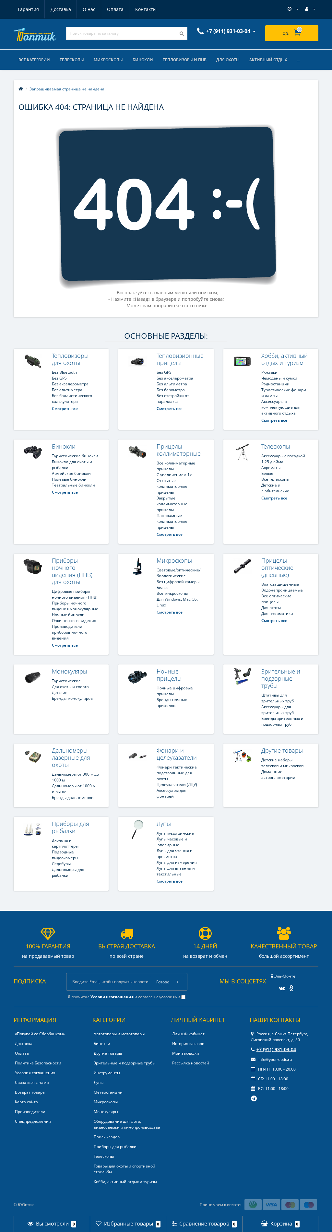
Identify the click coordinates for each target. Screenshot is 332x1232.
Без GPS (59, 378)
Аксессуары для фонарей (171, 793)
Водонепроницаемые (282, 590)
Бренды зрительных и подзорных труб (282, 721)
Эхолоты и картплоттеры (65, 843)
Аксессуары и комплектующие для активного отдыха (281, 407)
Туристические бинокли (75, 456)
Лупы (164, 823)
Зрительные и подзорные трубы (280, 678)
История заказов (188, 1043)
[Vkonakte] (280, 986)
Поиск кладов (107, 1137)
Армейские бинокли (71, 473)
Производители (30, 1111)
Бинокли (143, 60)
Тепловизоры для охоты (70, 359)
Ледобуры (61, 863)
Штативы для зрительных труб (277, 698)
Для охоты (228, 60)
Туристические (66, 681)
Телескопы (72, 60)
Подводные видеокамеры (65, 855)
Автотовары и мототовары (119, 1034)
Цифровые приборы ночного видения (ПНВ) (75, 594)
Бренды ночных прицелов (172, 702)
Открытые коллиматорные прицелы (172, 486)
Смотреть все (65, 408)
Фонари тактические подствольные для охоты (177, 772)
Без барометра (171, 390)
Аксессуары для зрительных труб (277, 709)
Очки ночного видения (74, 620)
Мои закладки (185, 1053)
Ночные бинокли (68, 614)
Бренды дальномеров (72, 797)
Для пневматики (277, 613)
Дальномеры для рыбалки (68, 872)
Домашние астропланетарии (278, 774)
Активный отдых (268, 60)
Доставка (61, 9)
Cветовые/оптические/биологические (178, 573)
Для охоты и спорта (70, 686)
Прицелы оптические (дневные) (277, 567)
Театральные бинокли (73, 485)
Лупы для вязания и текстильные (176, 871)
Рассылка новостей (190, 1063)
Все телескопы (275, 479)
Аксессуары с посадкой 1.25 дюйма (283, 458)
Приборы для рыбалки (70, 827)
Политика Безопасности (38, 1063)
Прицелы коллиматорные (179, 450)
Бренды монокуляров (72, 698)
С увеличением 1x (174, 474)
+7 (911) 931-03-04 (276, 1049)
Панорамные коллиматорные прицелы (172, 521)
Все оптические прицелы (276, 598)
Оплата (115, 9)
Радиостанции (275, 384)
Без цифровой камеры (178, 581)
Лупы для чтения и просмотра (175, 853)
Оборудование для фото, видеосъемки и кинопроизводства (127, 1124)
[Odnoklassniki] (289, 986)
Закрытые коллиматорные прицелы (172, 503)
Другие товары (282, 750)
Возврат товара (30, 1092)
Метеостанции (108, 1092)
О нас (89, 9)
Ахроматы (270, 467)
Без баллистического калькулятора (72, 398)
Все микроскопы (172, 593)
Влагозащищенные (280, 584)
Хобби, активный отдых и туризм (284, 359)
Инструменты (107, 1072)
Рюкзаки (269, 372)
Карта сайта (26, 1102)
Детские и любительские (275, 488)
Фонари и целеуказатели (177, 754)
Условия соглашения (35, 1072)
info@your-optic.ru (274, 1059)
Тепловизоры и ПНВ (185, 60)
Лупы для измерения (177, 862)
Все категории (34, 60)
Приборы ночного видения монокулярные (75, 606)
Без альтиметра (67, 390)
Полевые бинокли (69, 479)
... (298, 60)
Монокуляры (69, 671)
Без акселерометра (70, 384)
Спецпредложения (33, 1121)
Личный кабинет (188, 1034)
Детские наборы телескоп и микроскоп (282, 763)
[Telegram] (254, 1099)
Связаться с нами (32, 1082)
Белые (267, 473)
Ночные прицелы (169, 675)
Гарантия (28, 9)
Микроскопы (108, 60)
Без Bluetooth (64, 372)
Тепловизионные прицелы (180, 359)
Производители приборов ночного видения (69, 632)
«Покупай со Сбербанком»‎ (40, 1034)
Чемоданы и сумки (279, 378)
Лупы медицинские (175, 833)
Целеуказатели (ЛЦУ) (177, 784)
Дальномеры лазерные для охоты (71, 757)
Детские (59, 692)
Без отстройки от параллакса (173, 398)
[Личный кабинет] (310, 9)
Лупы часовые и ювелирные (172, 842)
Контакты (146, 9)
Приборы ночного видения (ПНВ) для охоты (72, 571)
